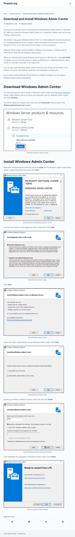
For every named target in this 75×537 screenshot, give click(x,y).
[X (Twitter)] (29, 521)
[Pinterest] (46, 521)
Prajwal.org (10, 3)
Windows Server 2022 (32, 53)
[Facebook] (12, 521)
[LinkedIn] (62, 521)
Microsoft (17, 40)
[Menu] (70, 3)
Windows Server (26, 24)
